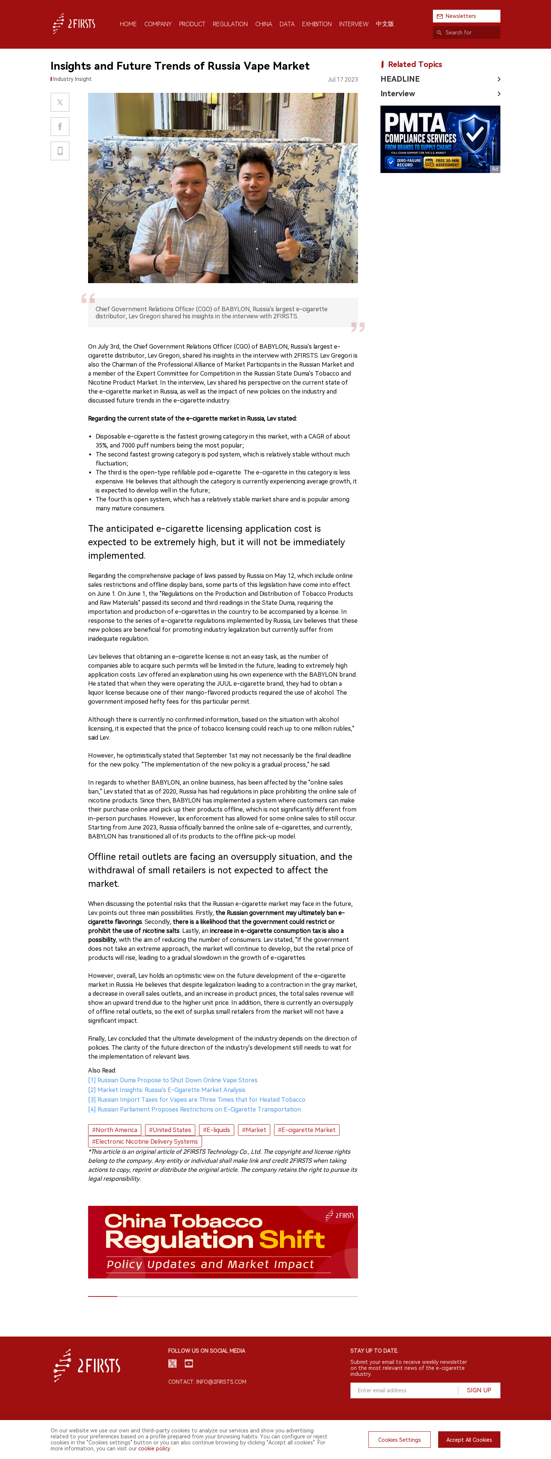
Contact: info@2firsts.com (207, 1382)
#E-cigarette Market (306, 1130)
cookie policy (154, 1449)
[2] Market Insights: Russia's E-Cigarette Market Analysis (167, 1090)
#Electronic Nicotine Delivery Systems (145, 1141)
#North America (114, 1130)
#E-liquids (216, 1130)
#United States (170, 1130)
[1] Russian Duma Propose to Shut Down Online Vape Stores (173, 1080)
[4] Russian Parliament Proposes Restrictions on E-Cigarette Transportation (194, 1109)
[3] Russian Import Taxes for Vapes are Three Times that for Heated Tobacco (196, 1099)
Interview (397, 93)
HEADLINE (400, 79)
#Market (254, 1130)
